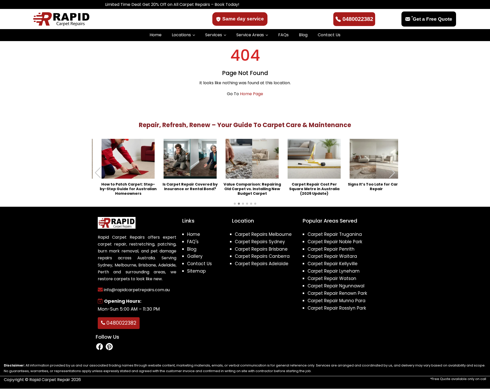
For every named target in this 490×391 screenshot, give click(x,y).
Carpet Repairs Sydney (260, 242)
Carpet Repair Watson (332, 278)
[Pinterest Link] (109, 346)
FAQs (283, 35)
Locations (181, 35)
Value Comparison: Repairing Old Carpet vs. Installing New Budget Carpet (245, 189)
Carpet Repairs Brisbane (261, 249)
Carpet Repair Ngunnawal (336, 286)
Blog (303, 35)
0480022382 (357, 19)
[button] (392, 172)
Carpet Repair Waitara (332, 256)
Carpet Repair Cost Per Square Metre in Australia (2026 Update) (307, 189)
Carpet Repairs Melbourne (263, 234)
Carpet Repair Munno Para (336, 301)
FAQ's (193, 242)
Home (156, 35)
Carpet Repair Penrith (331, 249)
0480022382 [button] (120, 323)
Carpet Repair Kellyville (333, 264)
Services (213, 35)
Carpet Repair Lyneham (334, 271)
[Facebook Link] (99, 346)
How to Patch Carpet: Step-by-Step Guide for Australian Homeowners (121, 189)
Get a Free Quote (431, 19)
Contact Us (329, 35)
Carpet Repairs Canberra (262, 256)
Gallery (195, 256)
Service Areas (250, 35)
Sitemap (196, 271)
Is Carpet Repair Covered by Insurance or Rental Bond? (183, 186)
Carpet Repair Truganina (335, 234)
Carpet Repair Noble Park (335, 242)
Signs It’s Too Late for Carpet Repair (369, 186)
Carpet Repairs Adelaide (261, 264)
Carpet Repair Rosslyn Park (337, 308)
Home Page (251, 94)
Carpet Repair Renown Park (337, 293)
